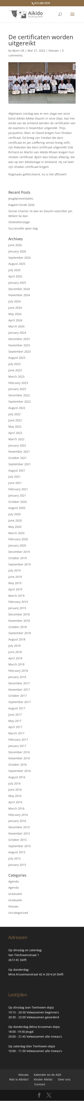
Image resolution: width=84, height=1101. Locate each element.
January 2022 (17, 445)
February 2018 (18, 671)
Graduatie (15, 894)
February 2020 (18, 539)
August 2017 (16, 708)
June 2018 (15, 652)
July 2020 (14, 514)
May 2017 (14, 721)
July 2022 (14, 414)
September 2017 (19, 702)
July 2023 (14, 364)
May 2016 (14, 796)
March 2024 (16, 326)
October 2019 (17, 558)
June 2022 (15, 420)
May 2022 (14, 426)
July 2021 (14, 476)
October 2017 (17, 696)
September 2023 (19, 351)
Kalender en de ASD (47, 1075)
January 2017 (17, 746)
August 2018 (16, 639)
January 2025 (17, 283)
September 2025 (19, 258)
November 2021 (19, 451)
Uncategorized (18, 913)
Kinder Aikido (43, 1079)
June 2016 (15, 789)
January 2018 (17, 677)
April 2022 (15, 433)
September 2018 (19, 633)
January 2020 (17, 545)
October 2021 (17, 458)
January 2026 (17, 251)
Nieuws (54, 50)
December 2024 (19, 289)
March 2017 (16, 733)
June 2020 (15, 520)
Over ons (64, 1079)
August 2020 (16, 508)
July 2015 (14, 858)
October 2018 (17, 627)
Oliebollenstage (19, 222)
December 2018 (19, 614)
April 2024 (15, 320)
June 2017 (15, 714)
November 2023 (19, 345)
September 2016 (19, 771)
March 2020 (16, 533)
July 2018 (14, 646)
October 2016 (17, 764)
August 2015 (16, 852)
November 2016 (19, 758)
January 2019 (17, 608)
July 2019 (14, 570)
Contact (39, 1084)
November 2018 (19, 621)
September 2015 (19, 846)
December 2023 (19, 339)
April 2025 (15, 276)
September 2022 (19, 401)
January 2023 (17, 389)
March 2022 (16, 439)
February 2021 (18, 489)
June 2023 (15, 370)
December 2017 (19, 683)
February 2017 (18, 739)
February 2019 (18, 602)
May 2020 (14, 527)
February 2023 (18, 383)
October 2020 (17, 502)
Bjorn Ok (18, 50)
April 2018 (15, 658)
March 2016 (16, 808)
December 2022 (19, 395)
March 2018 (16, 664)
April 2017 (15, 727)
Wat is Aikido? (19, 1079)
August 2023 (16, 358)
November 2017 (19, 689)
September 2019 (19, 564)
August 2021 (16, 470)
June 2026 (15, 245)
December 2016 (19, 752)
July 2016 (14, 783)
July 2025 (14, 270)
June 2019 (15, 577)
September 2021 (19, 464)
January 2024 (17, 333)
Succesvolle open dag (23, 228)
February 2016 (18, 815)
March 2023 (16, 376)
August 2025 (16, 264)
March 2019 (16, 596)
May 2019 (14, 583)
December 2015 (19, 827)
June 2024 (15, 308)
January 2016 (17, 821)
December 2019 (19, 552)
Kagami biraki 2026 (21, 205)
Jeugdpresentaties (20, 198)
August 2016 (16, 777)
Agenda (13, 881)
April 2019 (15, 589)
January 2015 (17, 865)
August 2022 (16, 408)
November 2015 (19, 833)
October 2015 (17, 840)
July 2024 (14, 301)
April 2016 (15, 802)
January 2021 (17, 495)
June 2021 (15, 483)
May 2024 (14, 314)
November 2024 (19, 295)
